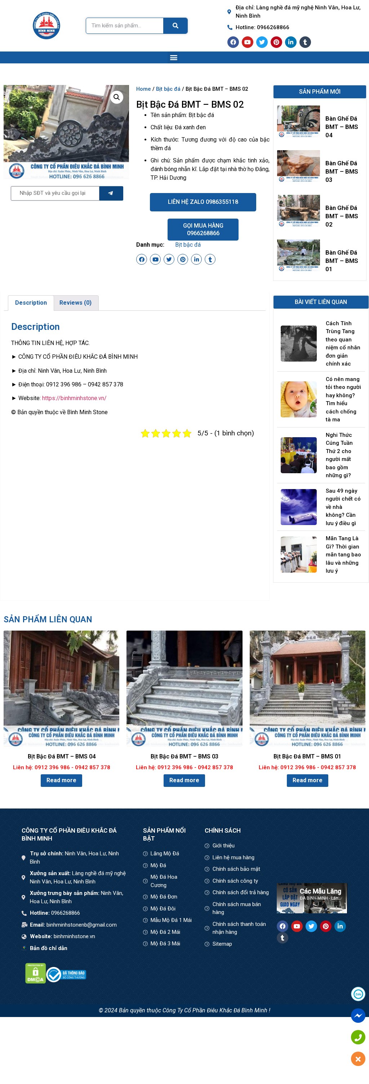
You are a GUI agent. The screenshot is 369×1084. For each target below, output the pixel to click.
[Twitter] (262, 42)
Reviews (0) (75, 302)
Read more (61, 780)
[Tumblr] (305, 42)
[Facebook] (233, 42)
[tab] (31, 303)
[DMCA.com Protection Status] (35, 981)
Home (143, 89)
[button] (173, 57)
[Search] (175, 25)
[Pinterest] (276, 42)
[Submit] (111, 193)
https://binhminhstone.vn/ (74, 398)
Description (31, 302)
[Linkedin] (291, 42)
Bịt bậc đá (168, 89)
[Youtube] (247, 42)
